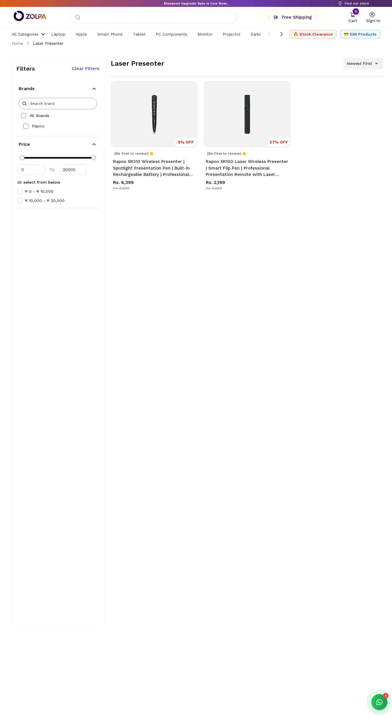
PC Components (171, 34)
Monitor (204, 34)
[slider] (22, 158)
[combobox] (153, 17)
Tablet (139, 34)
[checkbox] (23, 115)
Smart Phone (110, 34)
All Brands (39, 115)
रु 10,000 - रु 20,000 (45, 200)
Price (24, 144)
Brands (27, 88)
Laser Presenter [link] (48, 43)
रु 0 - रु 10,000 (39, 191)
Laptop (58, 34)
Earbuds (259, 34)
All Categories (25, 34)
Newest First (359, 63)
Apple (81, 34)
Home (17, 43)
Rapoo (38, 126)
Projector (231, 34)
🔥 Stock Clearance (313, 34)
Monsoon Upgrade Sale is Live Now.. (196, 3)
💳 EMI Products (360, 34)
